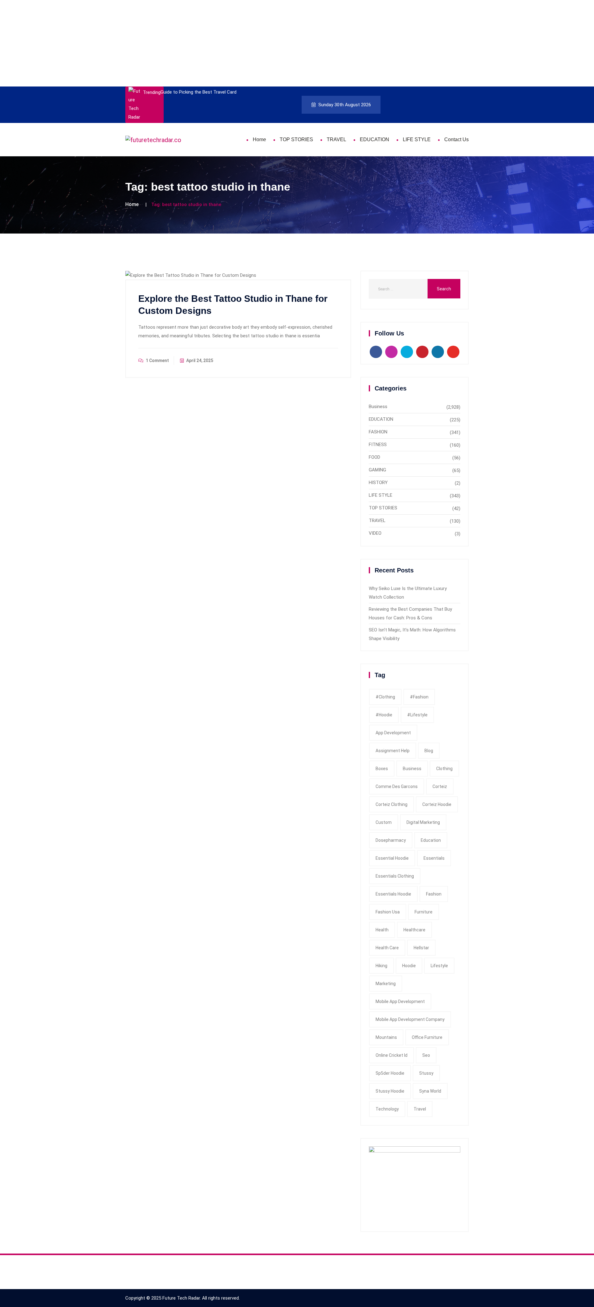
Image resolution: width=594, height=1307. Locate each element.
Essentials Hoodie (393, 894)
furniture (424, 911)
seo (426, 1055)
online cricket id (391, 1055)
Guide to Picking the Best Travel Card (198, 92)
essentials (434, 858)
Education (431, 840)
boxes (382, 768)
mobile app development (400, 1001)
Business (378, 406)
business (412, 768)
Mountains (386, 1037)
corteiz (440, 786)
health (382, 929)
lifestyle (439, 965)
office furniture (427, 1037)
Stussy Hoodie (390, 1091)
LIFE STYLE (417, 139)
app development (393, 732)
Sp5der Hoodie (390, 1073)
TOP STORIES (296, 139)
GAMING (377, 470)
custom (384, 822)
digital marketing (423, 822)
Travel (420, 1109)
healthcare (414, 929)
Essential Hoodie (392, 858)
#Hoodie (384, 714)
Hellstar (421, 947)
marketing (386, 983)
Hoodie (409, 965)
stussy (426, 1073)
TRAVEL (336, 139)
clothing (444, 768)
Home (259, 139)
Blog (428, 750)
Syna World (430, 1091)
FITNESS (378, 444)
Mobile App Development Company (410, 1019)
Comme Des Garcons (397, 786)
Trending (152, 92)
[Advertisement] (185, 43)
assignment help (393, 750)
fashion (433, 894)
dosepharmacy (391, 840)
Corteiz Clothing (391, 804)
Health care (387, 947)
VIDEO (375, 533)
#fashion (419, 696)
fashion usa (388, 911)
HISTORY (378, 482)
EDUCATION (374, 139)
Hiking (381, 965)
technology (387, 1109)
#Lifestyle (417, 714)
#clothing (385, 696)
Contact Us (456, 139)
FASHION (378, 432)
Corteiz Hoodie (436, 804)
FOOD (374, 457)
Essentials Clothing (395, 876)
